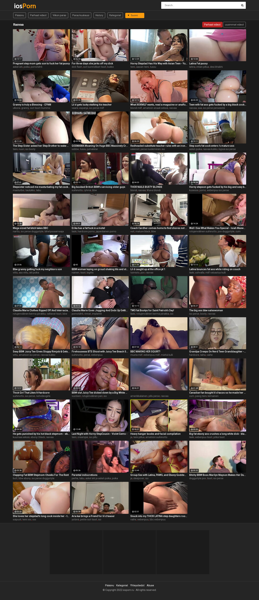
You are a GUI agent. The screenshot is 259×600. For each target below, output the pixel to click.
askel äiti (18, 66)
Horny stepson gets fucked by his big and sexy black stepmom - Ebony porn (217, 187)
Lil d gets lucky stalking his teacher (92, 104)
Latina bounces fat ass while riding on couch (214, 269)
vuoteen (76, 396)
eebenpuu (97, 354)
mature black (142, 231)
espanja (83, 108)
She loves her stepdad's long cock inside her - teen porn (41, 516)
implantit (97, 313)
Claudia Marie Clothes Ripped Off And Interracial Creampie (41, 310)
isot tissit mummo (40, 108)
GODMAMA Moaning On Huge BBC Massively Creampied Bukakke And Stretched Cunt (100, 145)
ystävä (75, 519)
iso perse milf (96, 108)
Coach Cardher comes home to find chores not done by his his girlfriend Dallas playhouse (158, 228)
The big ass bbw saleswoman (206, 310)
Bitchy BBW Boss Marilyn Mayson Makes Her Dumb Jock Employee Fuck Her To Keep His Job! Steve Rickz (217, 475)
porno (202, 190)
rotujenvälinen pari (92, 396)
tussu (153, 66)
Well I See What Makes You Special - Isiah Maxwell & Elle (217, 228)
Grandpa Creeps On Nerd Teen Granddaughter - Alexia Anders (217, 351)
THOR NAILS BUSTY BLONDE (146, 187)
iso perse (194, 313)
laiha (203, 354)
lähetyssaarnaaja (54, 231)
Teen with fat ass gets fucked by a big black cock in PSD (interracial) (217, 104)
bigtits (90, 272)
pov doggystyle (226, 231)
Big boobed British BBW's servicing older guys (98, 187)
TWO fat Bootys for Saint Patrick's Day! (152, 310)
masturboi (18, 190)
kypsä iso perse (227, 149)
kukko (110, 66)
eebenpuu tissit (203, 437)
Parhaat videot (38, 15)
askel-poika (195, 149)
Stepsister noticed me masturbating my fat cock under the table (41, 187)
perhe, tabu (78, 478)
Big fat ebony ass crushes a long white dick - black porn (217, 433)
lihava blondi (154, 190)
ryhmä (87, 190)
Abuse (150, 585)
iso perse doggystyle (32, 231)
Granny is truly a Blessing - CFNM (32, 104)
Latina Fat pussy (198, 63)
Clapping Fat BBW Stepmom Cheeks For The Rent (41, 475)
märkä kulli (167, 354)
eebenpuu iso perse (218, 190)
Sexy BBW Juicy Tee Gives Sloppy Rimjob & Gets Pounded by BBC (41, 351)
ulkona (16, 108)
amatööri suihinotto (156, 437)
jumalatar (92, 149)
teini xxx (26, 519)
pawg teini (201, 396)
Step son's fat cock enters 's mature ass (211, 145)
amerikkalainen (138, 396)
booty (203, 313)
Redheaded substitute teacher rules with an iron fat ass (158, 145)
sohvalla (199, 272)
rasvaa (173, 108)
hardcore (194, 354)
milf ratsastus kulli (215, 272)
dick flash (77, 66)
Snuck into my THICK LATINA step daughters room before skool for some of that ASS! (158, 516)
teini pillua (138, 437)
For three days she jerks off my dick (92, 63)
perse (87, 354)
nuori (21, 149)
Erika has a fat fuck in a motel (88, 228)
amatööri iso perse (29, 354)
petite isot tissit (88, 519)
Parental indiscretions (84, 475)
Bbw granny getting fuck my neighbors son (37, 269)
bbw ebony (24, 478)
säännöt (135, 149)
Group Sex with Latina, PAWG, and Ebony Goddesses (158, 475)
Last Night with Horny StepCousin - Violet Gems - (99, 433)
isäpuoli (17, 519)
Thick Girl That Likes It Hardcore (31, 392)
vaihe (210, 354)
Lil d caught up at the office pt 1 (147, 269)
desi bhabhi (216, 66)
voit (132, 231)
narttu (16, 231)
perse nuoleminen (151, 149)
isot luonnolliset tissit (94, 66)
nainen (75, 272)
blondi (133, 190)
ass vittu (23, 272)
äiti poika (34, 272)
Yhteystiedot (137, 585)
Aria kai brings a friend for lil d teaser (93, 516)
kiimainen (213, 396)
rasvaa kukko (210, 149)
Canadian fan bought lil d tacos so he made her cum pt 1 (217, 392)
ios (23, 6)
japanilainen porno (106, 231)
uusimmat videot (234, 24)
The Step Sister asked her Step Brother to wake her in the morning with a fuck (41, 145)
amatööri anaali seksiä (155, 108)
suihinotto (77, 190)
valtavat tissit (54, 313)
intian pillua (202, 66)
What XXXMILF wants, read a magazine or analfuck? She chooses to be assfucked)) (158, 104)
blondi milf (136, 108)
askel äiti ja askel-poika (98, 478)
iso (163, 149)
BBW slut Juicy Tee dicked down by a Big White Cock (100, 392)
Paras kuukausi (80, 15)
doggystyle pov (197, 478)
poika (27, 66)
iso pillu (93, 437)
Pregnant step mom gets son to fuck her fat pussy (41, 63)
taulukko (30, 190)
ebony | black (38, 437)
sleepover (138, 478)
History (99, 15)
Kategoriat (115, 15)
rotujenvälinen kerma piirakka (29, 313)
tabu (38, 190)
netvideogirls (43, 396)
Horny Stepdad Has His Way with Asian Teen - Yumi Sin (158, 63)
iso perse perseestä (214, 108)
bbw (94, 190)
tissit (83, 272)
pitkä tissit (219, 437)
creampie (83, 437)
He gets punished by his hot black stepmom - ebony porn (41, 433)
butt (15, 478)
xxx (34, 519)
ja (131, 437)
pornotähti (36, 66)
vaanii (75, 108)
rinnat (87, 313)
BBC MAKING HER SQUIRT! (145, 351)
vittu (15, 272)
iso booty (30, 149)
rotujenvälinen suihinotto (203, 231)
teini (132, 66)
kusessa (193, 190)
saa (200, 108)
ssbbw (75, 149)
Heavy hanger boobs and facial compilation (155, 433)
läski (74, 231)
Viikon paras (59, 15)
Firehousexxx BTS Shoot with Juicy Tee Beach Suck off (100, 351)
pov (143, 272)
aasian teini (142, 66)
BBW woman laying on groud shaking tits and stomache (100, 269)
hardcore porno (86, 231)
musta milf (136, 354)
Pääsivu (19, 15)
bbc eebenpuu (158, 519)
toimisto (135, 272)
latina (192, 66)
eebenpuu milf (152, 354)
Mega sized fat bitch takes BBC (30, 228)
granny (25, 108)
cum (238, 231)
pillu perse (154, 396)
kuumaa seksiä (21, 437)
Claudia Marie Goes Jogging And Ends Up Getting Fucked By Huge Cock (100, 310)
